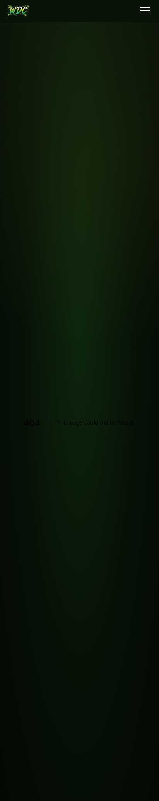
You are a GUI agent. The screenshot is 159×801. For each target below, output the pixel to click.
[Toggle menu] (145, 11)
